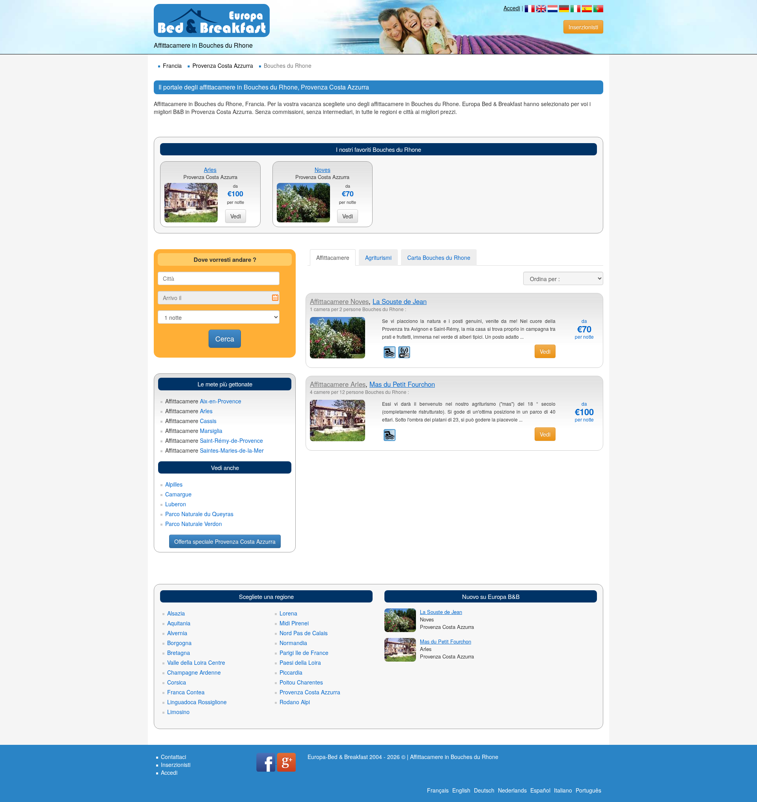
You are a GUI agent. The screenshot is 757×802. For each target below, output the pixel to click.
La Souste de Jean (400, 301)
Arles (210, 169)
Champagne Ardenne (194, 672)
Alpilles (174, 484)
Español (540, 790)
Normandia (293, 643)
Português (588, 790)
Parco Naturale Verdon (193, 524)
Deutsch (484, 790)
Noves (322, 169)
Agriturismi (378, 257)
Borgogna (179, 643)
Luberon (175, 504)
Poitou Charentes (301, 682)
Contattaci (173, 757)
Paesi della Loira (300, 662)
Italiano (563, 790)
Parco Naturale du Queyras (199, 514)
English (461, 790)
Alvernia (177, 633)
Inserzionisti (583, 27)
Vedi (235, 216)
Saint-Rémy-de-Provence (214, 440)
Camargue (178, 494)
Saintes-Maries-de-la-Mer (214, 450)
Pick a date (275, 298)
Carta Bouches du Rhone (438, 257)
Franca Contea (186, 692)
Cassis (190, 421)
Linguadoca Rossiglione (197, 702)
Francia (172, 65)
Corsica (176, 682)
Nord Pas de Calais (304, 633)
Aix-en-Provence (203, 401)
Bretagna (178, 653)
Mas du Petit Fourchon (402, 384)
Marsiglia (193, 431)
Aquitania (178, 623)
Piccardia (291, 672)
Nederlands (512, 790)
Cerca (224, 338)
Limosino (178, 712)
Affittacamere (332, 257)
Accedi (511, 8)
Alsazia (176, 613)
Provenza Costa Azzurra (222, 65)
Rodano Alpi (295, 702)
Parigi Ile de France (304, 653)
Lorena (288, 613)
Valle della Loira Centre (196, 662)
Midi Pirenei (294, 623)
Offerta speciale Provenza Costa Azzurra (225, 541)
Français (438, 790)
